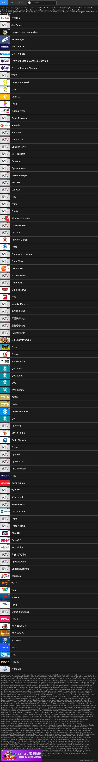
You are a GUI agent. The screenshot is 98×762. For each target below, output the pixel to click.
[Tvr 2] (5, 583)
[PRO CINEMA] (5, 626)
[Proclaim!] (5, 18)
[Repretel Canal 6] (5, 240)
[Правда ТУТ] (5, 461)
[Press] (5, 247)
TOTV (4, 3)
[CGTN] (5, 397)
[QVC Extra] (5, 376)
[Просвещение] (5, 562)
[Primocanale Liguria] (5, 254)
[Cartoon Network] (5, 569)
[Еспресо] (5, 190)
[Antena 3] (5, 669)
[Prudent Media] (5, 275)
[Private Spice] (5, 361)
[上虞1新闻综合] (5, 554)
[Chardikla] (5, 533)
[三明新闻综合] (5, 318)
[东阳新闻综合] (5, 333)
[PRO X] (5, 662)
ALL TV (20, 3)
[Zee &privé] (5, 268)
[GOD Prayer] (5, 39)
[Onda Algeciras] (5, 440)
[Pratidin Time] (5, 526)
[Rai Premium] (5, 511)
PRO (11, 3)
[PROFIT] (5, 197)
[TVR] (5, 590)
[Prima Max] (5, 132)
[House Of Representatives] (5, 32)
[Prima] (5, 204)
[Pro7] (5, 297)
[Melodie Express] (5, 304)
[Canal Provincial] (5, 118)
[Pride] (5, 104)
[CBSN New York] (5, 411)
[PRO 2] (5, 619)
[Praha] (5, 447)
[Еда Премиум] (5, 147)
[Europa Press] (5, 111)
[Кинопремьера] (5, 175)
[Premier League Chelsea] (5, 68)
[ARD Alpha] (5, 547)
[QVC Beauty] (5, 390)
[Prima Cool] (5, 139)
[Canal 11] (5, 97)
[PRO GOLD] (5, 633)
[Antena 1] (5, 597)
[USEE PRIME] (5, 225)
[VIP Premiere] (5, 154)
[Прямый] (5, 454)
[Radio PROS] (5, 504)
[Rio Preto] (5, 232)
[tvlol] (21, 760)
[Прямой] (5, 161)
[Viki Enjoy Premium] (5, 340)
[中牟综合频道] (5, 311)
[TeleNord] (5, 426)
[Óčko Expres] (5, 483)
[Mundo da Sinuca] (5, 612)
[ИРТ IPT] (5, 182)
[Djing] (5, 604)
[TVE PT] (5, 490)
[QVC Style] (5, 368)
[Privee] (5, 347)
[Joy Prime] (5, 25)
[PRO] (5, 647)
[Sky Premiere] (5, 54)
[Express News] (5, 290)
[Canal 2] (5, 89)
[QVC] (5, 383)
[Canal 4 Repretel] (5, 82)
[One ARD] (5, 540)
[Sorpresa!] (5, 576)
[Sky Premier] (5, 46)
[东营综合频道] (5, 325)
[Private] (5, 354)
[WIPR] (5, 75)
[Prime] (5, 519)
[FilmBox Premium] (5, 218)
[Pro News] (5, 640)
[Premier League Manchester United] (5, 61)
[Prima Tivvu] (5, 261)
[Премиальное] (5, 168)
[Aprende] (5, 125)
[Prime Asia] (5, 283)
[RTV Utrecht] (5, 497)
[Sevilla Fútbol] (5, 433)
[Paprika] (5, 211)
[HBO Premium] (5, 469)
